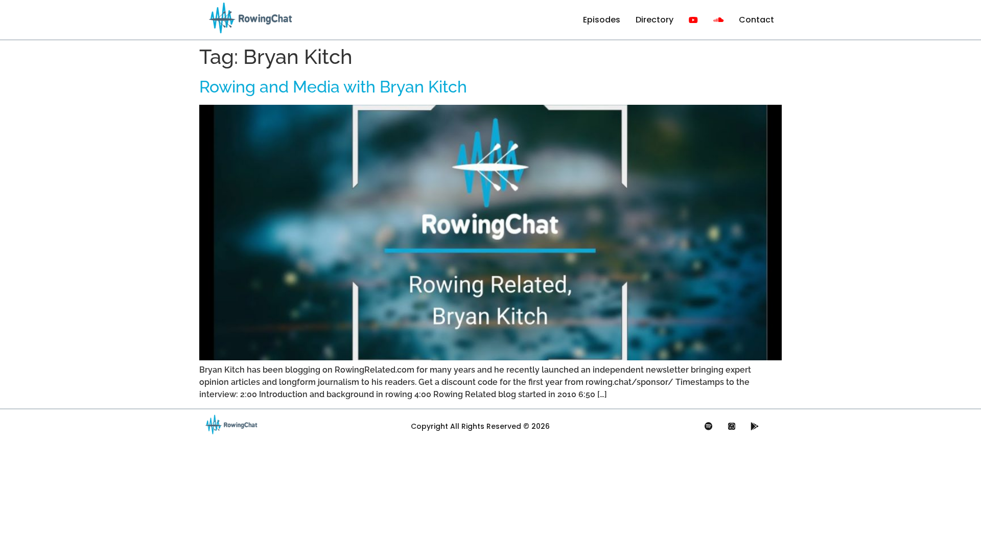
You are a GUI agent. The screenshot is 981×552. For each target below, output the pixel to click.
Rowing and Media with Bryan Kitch (333, 86)
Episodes (601, 20)
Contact (756, 20)
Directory (654, 20)
